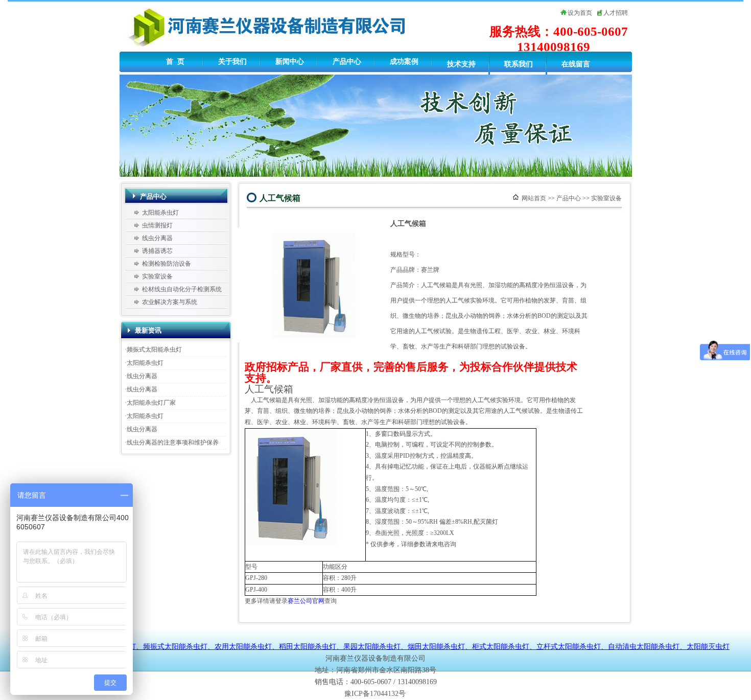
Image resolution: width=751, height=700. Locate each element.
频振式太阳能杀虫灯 (154, 349)
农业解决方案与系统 (169, 302)
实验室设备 (157, 276)
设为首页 (580, 12)
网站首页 (534, 198)
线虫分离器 (157, 238)
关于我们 (232, 61)
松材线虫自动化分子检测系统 (182, 289)
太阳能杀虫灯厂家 (151, 402)
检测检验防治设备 (166, 263)
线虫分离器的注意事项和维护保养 (173, 442)
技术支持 (461, 64)
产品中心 (347, 61)
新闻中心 (289, 61)
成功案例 (404, 61)
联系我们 (518, 64)
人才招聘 (615, 12)
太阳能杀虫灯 (160, 212)
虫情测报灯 (157, 225)
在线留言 (575, 64)
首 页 (175, 61)
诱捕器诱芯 (157, 250)
